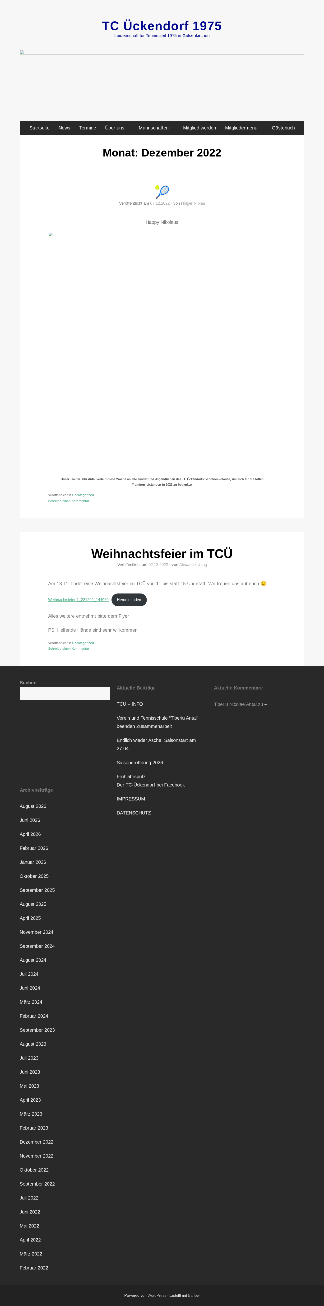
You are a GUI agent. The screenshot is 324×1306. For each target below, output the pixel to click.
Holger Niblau (193, 203)
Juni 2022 (30, 1211)
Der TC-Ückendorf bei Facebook (151, 784)
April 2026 (30, 834)
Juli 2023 (29, 1058)
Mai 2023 (29, 1086)
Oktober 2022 (34, 1170)
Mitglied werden (199, 127)
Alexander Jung (193, 564)
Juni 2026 (30, 820)
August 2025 (33, 904)
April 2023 (30, 1100)
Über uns (114, 127)
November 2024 (36, 932)
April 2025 (30, 918)
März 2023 (31, 1114)
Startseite (39, 127)
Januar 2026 (33, 862)
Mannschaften (154, 127)
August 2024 (33, 960)
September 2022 (37, 1183)
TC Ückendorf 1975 (162, 26)
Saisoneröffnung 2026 (140, 762)
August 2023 (33, 1044)
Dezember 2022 (36, 1142)
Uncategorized (83, 495)
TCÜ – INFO (130, 704)
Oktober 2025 (34, 876)
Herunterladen (129, 600)
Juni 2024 (30, 988)
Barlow (194, 1295)
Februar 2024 (34, 1016)
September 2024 (37, 946)
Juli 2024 (29, 974)
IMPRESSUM (131, 798)
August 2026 (33, 806)
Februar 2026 (34, 848)
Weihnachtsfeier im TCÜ (162, 554)
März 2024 (31, 1002)
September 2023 (37, 1030)
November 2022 (36, 1156)
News (64, 127)
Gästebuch (283, 127)
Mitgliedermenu (241, 127)
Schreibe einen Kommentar (68, 501)
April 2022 (30, 1239)
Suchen (28, 682)
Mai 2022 (29, 1225)
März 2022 (31, 1253)
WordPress (157, 1295)
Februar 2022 (34, 1267)
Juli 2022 (29, 1197)
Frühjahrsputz (131, 776)
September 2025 (37, 890)
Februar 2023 (34, 1128)
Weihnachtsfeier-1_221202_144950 (78, 600)
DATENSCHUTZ (134, 812)
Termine (87, 127)
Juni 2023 (30, 1072)
